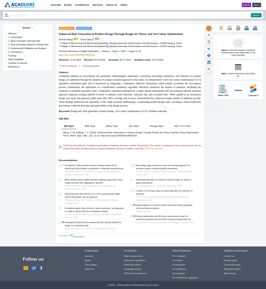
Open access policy (133, 256)
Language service (132, 269)
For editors (177, 260)
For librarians (178, 264)
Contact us (229, 256)
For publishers (179, 269)
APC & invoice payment (135, 273)
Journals (89, 256)
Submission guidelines (135, 260)
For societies (178, 273)
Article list (89, 269)
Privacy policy (230, 260)
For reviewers (179, 256)
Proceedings (91, 264)
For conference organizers (185, 277)
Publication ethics (132, 264)
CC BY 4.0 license (153, 148)
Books (88, 260)
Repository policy (232, 269)
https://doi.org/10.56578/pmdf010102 (77, 55)
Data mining (230, 273)
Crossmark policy (232, 264)
